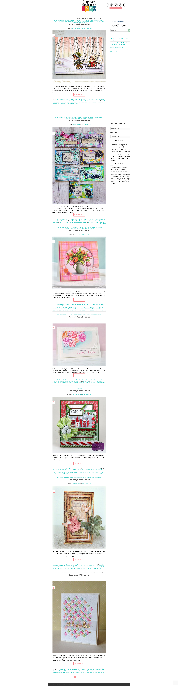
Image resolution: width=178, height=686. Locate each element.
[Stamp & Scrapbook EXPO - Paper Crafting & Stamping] (89, 6)
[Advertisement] (79, 110)
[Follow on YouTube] (123, 5)
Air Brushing (55, 469)
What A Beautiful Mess (92, 310)
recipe (83, 566)
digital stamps (68, 307)
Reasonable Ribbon (74, 472)
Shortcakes (81, 472)
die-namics (61, 307)
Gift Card (117, 14)
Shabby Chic (91, 308)
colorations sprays (90, 220)
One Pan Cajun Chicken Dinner (64, 382)
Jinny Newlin (68, 470)
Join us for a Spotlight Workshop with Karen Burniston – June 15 (120, 43)
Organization (77, 314)
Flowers (73, 307)
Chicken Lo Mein (82, 220)
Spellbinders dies (56, 672)
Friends (54, 670)
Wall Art (79, 310)
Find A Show (65, 14)
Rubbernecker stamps (77, 382)
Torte (85, 568)
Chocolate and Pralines (66, 565)
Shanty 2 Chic (89, 566)
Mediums (69, 308)
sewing (103, 670)
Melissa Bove (65, 566)
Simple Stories (95, 566)
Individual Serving (91, 307)
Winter (76, 103)
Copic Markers (91, 305)
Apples (59, 469)
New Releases (97, 20)
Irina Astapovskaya (76, 222)
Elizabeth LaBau (89, 669)
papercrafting (55, 103)
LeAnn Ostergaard (85, 234)
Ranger (80, 566)
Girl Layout (77, 307)
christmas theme (74, 102)
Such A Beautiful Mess (87, 382)
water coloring (100, 672)
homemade (73, 670)
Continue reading (79, 94)
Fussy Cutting (55, 470)
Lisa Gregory (63, 308)
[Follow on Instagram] (112, 5)
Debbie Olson (82, 102)
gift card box (68, 222)
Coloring (67, 20)
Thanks (72, 672)
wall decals (64, 473)
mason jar (99, 470)
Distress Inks (92, 381)
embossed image (97, 669)
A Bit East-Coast (77, 305)
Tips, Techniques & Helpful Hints (92, 100)
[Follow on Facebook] (108, 5)
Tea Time (62, 310)
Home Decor (83, 117)
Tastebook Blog (62, 568)
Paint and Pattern (84, 308)
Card (71, 469)
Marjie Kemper (91, 222)
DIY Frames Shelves (99, 565)
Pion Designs (98, 670)
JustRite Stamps (80, 670)
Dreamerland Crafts (89, 102)
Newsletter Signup (116, 8)
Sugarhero (68, 672)
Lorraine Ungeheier (87, 28)
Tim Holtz (76, 568)
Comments (103, 223)
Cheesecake (84, 305)
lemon (58, 308)
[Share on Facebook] (112, 25)
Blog (55, 20)
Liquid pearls (59, 566)
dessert (57, 307)
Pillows (93, 670)
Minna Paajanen (88, 670)
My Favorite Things (75, 308)
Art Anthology (75, 220)
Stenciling (63, 672)
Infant (64, 470)
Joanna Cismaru (83, 222)
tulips (72, 310)
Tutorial (75, 310)
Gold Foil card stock (66, 670)
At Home (59, 227)
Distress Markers (81, 669)
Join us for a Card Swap (116, 47)
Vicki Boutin (89, 568)
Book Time (58, 565)
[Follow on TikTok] (116, 5)
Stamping (79, 21)
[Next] (84, 677)
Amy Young (67, 102)
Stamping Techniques (76, 314)
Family (103, 669)
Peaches (61, 472)
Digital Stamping (73, 227)
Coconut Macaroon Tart (61, 669)
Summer (57, 568)
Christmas (74, 469)
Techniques (98, 21)
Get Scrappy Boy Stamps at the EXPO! (119, 39)
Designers (72, 20)
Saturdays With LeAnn (96, 227)
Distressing (91, 565)
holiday (60, 470)
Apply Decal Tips (65, 469)
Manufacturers (89, 20)
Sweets (57, 310)
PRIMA (76, 566)
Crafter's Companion (88, 469)
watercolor (83, 310)
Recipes (61, 21)
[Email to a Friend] (120, 25)
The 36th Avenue (78, 672)
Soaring (86, 472)
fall (104, 469)
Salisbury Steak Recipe (64, 103)
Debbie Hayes (98, 305)
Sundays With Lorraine (88, 21)
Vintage (94, 568)
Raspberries (66, 472)
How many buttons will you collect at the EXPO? (120, 50)
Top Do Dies (81, 568)
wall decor (99, 568)
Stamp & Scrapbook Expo (69, 21)
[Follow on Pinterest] (120, 5)
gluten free (58, 670)
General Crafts (80, 20)
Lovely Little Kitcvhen (92, 470)
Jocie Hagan (74, 470)
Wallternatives (70, 473)
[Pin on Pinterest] (124, 25)
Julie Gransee (80, 470)
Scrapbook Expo (69, 228)
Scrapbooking (78, 228)
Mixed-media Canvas (99, 222)
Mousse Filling (72, 566)
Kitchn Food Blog (98, 102)
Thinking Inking (67, 310)
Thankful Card (91, 472)
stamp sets (96, 308)
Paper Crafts (98, 99)
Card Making (61, 20)
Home (59, 14)
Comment (103, 310)
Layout (85, 470)
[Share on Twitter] (116, 25)
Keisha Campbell (99, 307)
